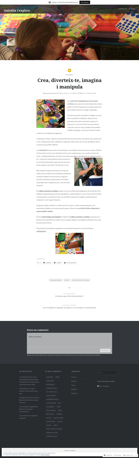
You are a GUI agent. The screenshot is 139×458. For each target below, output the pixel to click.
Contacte (122, 9)
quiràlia (48, 425)
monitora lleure (58, 418)
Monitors (74, 393)
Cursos (73, 377)
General (69, 75)
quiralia (60, 421)
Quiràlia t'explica (17, 10)
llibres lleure (50, 414)
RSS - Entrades (104, 386)
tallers (67, 280)
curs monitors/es (51, 392)
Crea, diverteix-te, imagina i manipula (28, 417)
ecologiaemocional (52, 399)
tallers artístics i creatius (80, 280)
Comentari (105, 350)
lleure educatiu (51, 410)
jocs (59, 403)
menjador (59, 414)
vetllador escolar (51, 436)
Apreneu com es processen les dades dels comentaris (83, 355)
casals (57, 377)
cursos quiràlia (51, 395)
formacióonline (51, 403)
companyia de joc (56, 280)
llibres (60, 410)
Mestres (74, 389)
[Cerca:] (107, 372)
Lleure (59, 406)
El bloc (132, 9)
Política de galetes (45, 454)
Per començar (85, 2)
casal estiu (49, 377)
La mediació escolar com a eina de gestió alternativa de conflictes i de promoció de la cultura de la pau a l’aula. (29, 380)
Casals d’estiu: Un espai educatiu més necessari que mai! (28, 391)
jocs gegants (50, 406)
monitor (48, 418)
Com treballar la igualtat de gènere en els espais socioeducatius (28, 409)
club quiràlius (50, 384)
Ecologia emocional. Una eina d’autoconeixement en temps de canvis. (29, 400)
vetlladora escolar (52, 432)
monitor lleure (50, 421)
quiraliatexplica (58, 93)
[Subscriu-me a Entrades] (98, 386)
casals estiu (50, 380)
